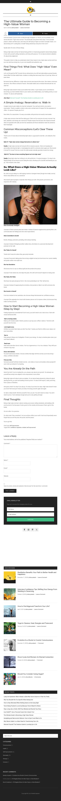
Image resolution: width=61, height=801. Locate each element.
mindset (24, 427)
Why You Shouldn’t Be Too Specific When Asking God (18, 699)
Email (6, 468)
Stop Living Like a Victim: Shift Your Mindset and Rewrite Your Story (22, 709)
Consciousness (7, 745)
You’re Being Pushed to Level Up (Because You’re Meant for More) (22, 706)
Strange (5, 758)
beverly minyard (7, 775)
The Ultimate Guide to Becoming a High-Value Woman (18, 715)
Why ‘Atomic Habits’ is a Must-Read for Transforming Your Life (21, 721)
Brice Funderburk (7, 782)
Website (6, 476)
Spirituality (5, 755)
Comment (7, 443)
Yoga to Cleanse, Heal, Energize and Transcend (35, 623)
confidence (13, 427)
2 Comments (37, 677)
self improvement (31, 427)
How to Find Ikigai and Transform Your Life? (34, 606)
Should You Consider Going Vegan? (31, 674)
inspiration (19, 427)
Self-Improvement (14, 425)
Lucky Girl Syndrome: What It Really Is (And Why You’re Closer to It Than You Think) (26, 696)
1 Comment (41, 643)
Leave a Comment (25, 27)
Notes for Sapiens (30, 9)
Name (6, 460)
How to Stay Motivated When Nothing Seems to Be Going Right (21, 703)
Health (4, 748)
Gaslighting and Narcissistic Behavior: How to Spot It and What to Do (23, 718)
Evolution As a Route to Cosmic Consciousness (35, 640)
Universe (5, 762)
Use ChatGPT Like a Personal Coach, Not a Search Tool (19, 712)
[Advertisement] (30, 550)
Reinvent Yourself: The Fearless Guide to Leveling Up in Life (26, 98)
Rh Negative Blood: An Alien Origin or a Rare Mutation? (25, 778)
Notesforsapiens (35, 793)
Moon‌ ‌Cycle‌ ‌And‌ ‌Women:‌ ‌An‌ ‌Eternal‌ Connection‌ (35, 657)
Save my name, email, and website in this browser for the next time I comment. (26, 486)
